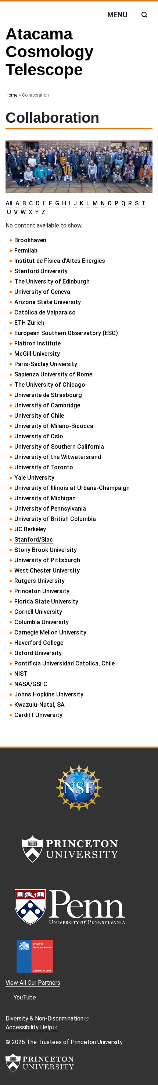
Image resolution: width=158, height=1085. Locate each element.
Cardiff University (38, 715)
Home (11, 95)
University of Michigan (45, 498)
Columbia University (41, 622)
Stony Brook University (45, 549)
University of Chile (39, 415)
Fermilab (25, 250)
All (9, 203)
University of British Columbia (55, 518)
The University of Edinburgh (52, 281)
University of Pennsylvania (50, 508)
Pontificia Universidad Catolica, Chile (64, 663)
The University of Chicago (49, 384)
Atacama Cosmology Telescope (49, 52)
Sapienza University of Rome (53, 374)
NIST (21, 673)
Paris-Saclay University (45, 364)
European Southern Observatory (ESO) (66, 333)
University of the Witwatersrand (57, 456)
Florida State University (46, 601)
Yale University (34, 477)
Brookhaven (30, 240)
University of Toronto (43, 467)
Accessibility (29, 1027)
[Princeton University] (40, 1063)
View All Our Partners (33, 982)
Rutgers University (39, 580)
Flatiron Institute (37, 343)
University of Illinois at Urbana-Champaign (72, 487)
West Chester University (47, 570)
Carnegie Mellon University (50, 632)
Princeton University (41, 591)
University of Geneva (42, 291)
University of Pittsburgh (47, 560)
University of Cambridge (47, 405)
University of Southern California (59, 446)
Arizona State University (47, 302)
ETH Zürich (29, 322)
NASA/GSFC (30, 684)
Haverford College (38, 642)
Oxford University (38, 653)
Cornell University (38, 611)
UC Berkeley (30, 529)
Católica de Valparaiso (45, 312)
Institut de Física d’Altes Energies (59, 260)
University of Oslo (38, 436)
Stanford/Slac (33, 539)
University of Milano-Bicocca (53, 426)
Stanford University (41, 271)
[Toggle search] (144, 14)
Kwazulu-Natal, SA (39, 704)
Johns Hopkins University (48, 694)
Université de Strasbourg (48, 395)
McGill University (37, 353)
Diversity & (44, 1018)
